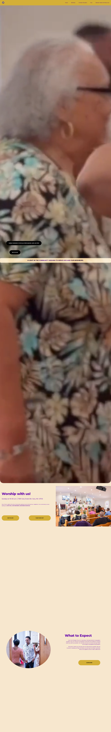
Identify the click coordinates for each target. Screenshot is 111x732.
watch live (10, 518)
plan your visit (40, 518)
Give (91, 2)
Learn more (89, 662)
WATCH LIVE (15, 252)
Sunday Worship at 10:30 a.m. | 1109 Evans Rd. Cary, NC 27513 (24, 243)
